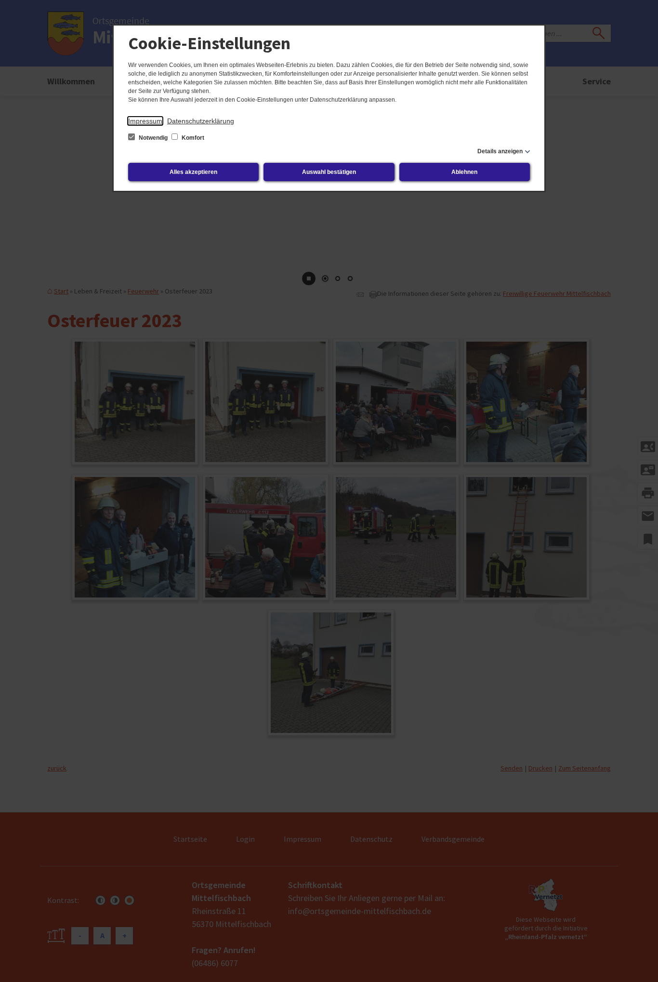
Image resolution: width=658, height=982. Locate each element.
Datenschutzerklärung (200, 121)
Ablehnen (464, 172)
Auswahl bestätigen (329, 172)
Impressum (145, 121)
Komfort (192, 137)
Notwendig (153, 137)
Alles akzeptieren (193, 172)
